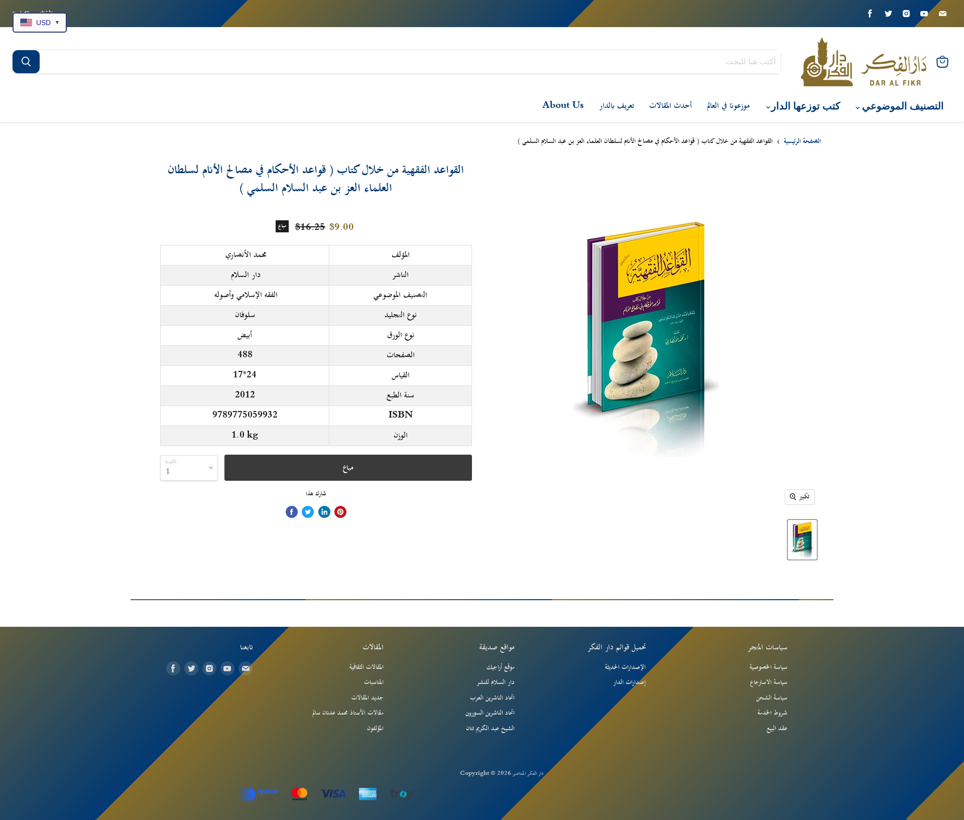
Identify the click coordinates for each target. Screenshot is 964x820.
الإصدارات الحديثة (625, 667)
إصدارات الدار (629, 682)
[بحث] (26, 61)
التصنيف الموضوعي (902, 106)
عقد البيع (777, 729)
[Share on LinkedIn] (324, 512)
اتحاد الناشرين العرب (492, 698)
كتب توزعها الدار (804, 106)
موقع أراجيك (501, 667)
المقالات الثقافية (366, 667)
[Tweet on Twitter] (308, 512)
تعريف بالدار (616, 105)
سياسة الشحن (771, 698)
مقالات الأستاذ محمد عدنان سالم (348, 713)
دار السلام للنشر (495, 682)
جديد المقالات (367, 698)
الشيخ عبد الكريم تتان (490, 729)
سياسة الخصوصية (768, 667)
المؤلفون (375, 729)
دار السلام (246, 275)
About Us (563, 105)
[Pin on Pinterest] (340, 512)
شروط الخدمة (772, 713)
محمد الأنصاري (246, 254)
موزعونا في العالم (728, 105)
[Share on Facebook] (292, 512)
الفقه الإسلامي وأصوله (246, 295)
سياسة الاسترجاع (768, 682)
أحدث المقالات (670, 105)
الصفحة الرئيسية (802, 142)
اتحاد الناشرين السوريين (490, 713)
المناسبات (374, 682)
